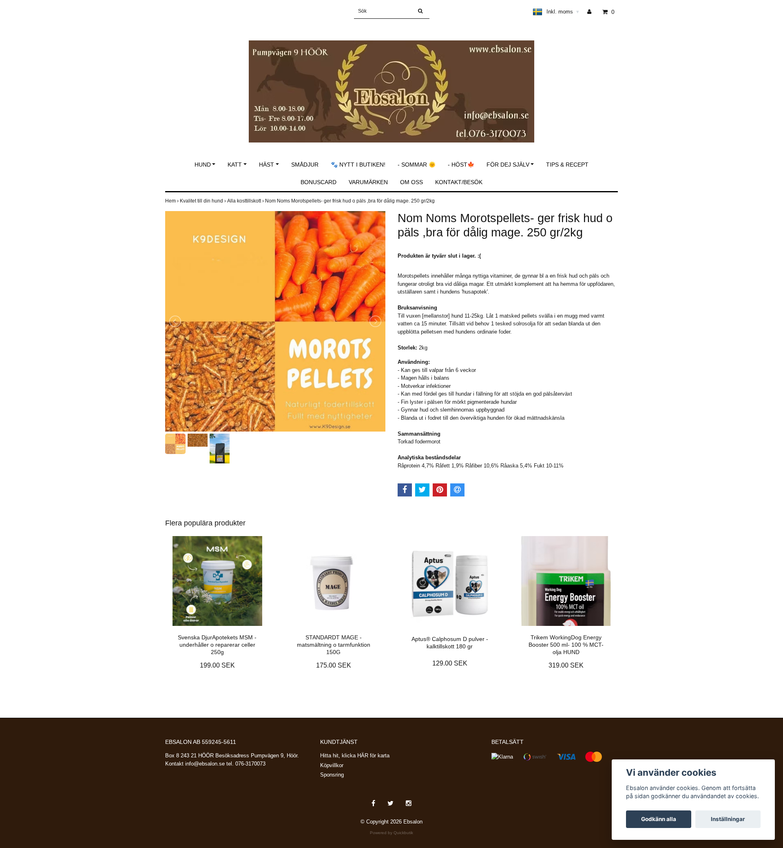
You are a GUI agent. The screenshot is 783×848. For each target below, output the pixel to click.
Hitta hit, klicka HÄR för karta (354, 755)
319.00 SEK (566, 665)
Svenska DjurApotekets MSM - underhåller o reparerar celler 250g (217, 644)
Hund (203, 164)
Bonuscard (318, 182)
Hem (172, 201)
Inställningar (728, 819)
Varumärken (368, 182)
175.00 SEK (333, 665)
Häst (266, 164)
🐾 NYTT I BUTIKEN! (358, 164)
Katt (235, 164)
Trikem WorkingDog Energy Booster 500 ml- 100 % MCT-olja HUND (566, 644)
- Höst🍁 (461, 164)
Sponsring (332, 775)
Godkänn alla (658, 819)
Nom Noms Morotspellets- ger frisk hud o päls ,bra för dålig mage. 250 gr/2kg (350, 201)
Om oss (411, 182)
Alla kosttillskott (246, 201)
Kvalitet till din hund (203, 201)
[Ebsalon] (391, 83)
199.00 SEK (217, 665)
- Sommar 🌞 (417, 164)
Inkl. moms (562, 12)
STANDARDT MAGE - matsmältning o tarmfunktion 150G (333, 644)
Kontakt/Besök (458, 182)
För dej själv (508, 164)
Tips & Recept (567, 164)
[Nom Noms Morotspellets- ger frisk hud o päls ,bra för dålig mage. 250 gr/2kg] (275, 321)
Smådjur (305, 164)
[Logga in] (592, 12)
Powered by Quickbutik (391, 832)
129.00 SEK (449, 663)
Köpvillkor (331, 765)
